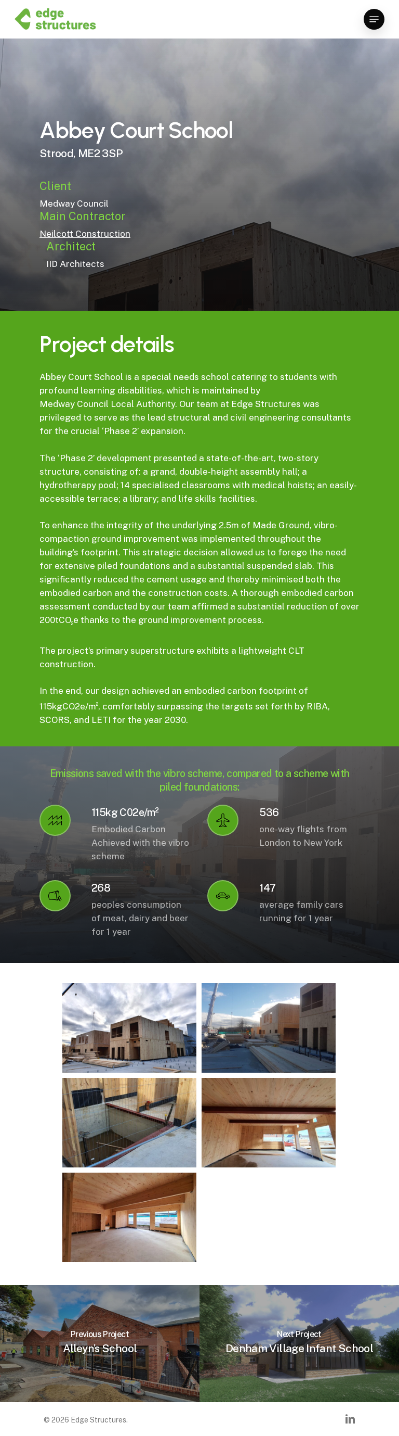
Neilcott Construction (84, 233)
